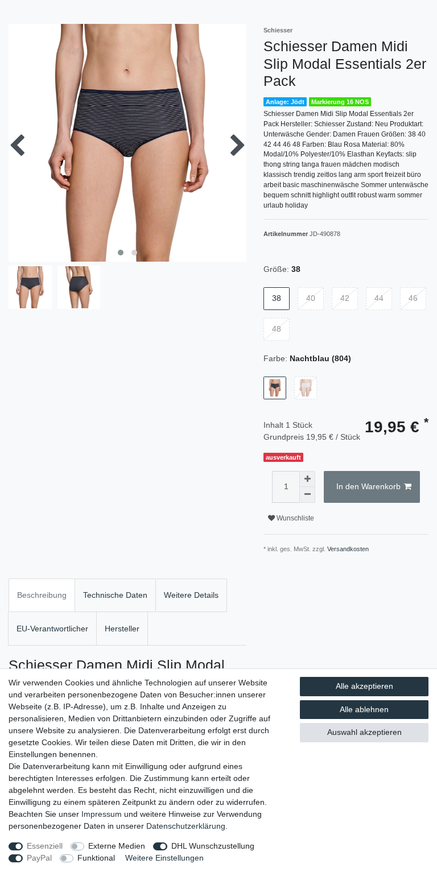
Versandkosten (348, 548)
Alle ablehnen (364, 709)
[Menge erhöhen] (307, 479)
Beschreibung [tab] (42, 595)
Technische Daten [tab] (115, 595)
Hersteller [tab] (122, 628)
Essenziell (45, 845)
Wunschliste (294, 518)
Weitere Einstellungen (164, 857)
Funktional (96, 857)
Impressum (101, 814)
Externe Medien (116, 845)
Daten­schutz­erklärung (185, 825)
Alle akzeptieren (364, 686)
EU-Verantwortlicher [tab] (52, 628)
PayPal (39, 857)
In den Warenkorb (368, 486)
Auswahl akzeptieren (364, 732)
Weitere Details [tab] (191, 595)
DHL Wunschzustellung (212, 845)
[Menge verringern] (307, 495)
